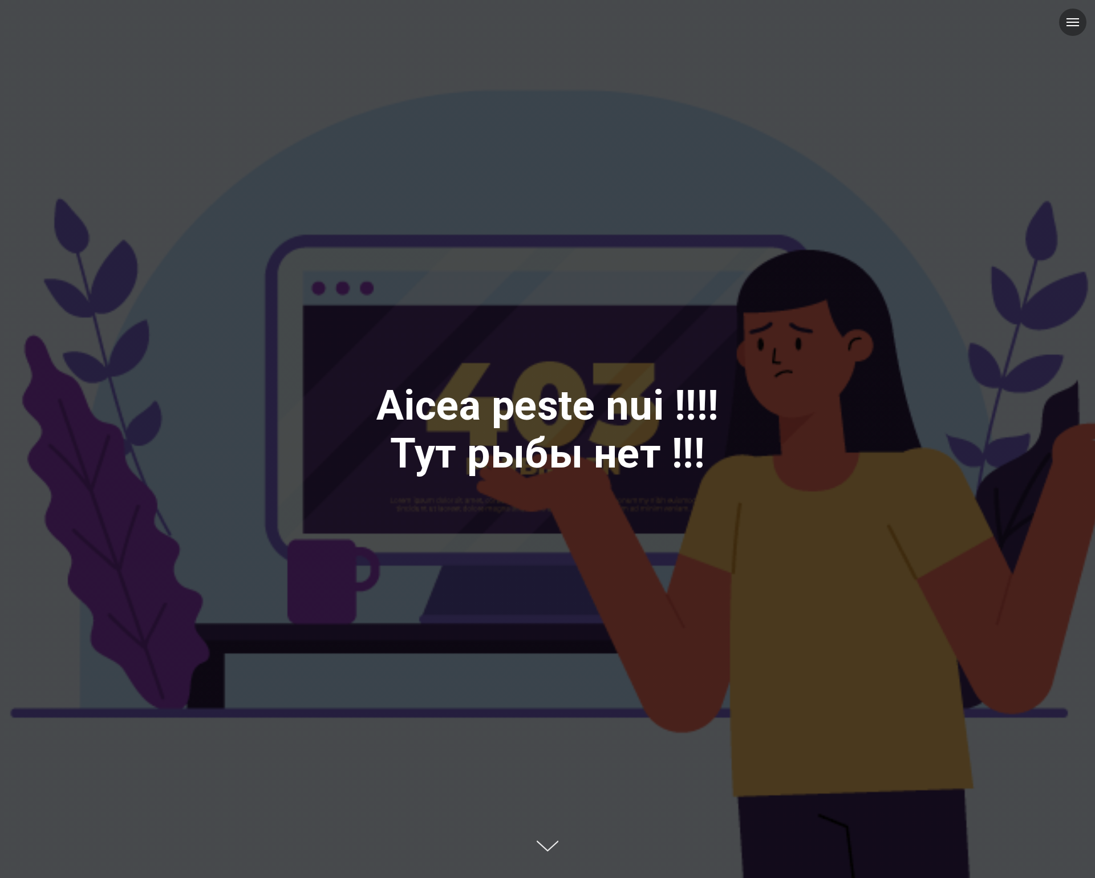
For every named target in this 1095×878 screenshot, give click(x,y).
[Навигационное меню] (1072, 22)
